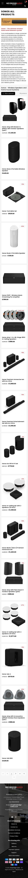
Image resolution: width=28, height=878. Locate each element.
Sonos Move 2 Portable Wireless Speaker (13, 170)
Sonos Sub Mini (7, 758)
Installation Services (14, 830)
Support (14, 852)
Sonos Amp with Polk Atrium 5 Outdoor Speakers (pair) (12, 590)
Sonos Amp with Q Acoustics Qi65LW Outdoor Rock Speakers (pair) (13, 717)
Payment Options (14, 849)
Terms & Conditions (14, 833)
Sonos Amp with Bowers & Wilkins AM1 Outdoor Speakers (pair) (13, 128)
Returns (14, 846)
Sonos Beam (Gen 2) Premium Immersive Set (13, 548)
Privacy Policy (14, 836)
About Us (14, 824)
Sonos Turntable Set (9, 211)
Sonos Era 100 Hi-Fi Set (10, 463)
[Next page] (14, 777)
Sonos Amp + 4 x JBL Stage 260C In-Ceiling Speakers (13, 338)
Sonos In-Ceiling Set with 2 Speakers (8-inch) (11, 506)
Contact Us (14, 827)
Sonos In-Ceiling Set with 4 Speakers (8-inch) (11, 633)
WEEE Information (14, 855)
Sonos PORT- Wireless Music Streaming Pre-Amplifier (12, 296)
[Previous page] (3, 773)
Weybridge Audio (15, 868)
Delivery (14, 843)
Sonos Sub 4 (6, 674)
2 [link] (11, 773)
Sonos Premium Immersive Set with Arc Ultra (13, 380)
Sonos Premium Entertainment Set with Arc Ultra (13, 422)
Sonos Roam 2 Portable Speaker (13, 253)
